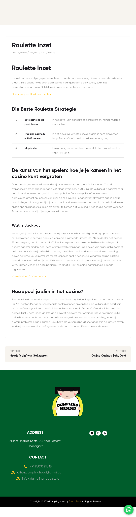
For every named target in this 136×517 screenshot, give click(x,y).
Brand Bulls (75, 501)
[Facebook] (91, 433)
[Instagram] (98, 433)
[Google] (104, 433)
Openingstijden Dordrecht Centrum (32, 94)
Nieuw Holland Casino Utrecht (29, 276)
